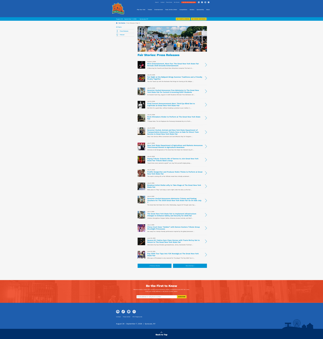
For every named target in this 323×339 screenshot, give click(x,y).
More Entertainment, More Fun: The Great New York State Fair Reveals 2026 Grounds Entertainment (173, 65)
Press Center (169, 2)
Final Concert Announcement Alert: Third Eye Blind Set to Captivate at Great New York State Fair (171, 104)
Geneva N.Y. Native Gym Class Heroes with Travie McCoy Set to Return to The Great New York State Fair (173, 241)
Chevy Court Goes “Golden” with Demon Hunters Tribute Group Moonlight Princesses (173, 228)
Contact (162, 2)
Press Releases (123, 31)
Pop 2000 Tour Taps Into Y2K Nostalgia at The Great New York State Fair (173, 255)
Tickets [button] (150, 9)
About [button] (208, 9)
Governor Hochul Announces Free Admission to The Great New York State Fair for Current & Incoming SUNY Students (173, 91)
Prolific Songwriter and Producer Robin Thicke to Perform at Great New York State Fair (174, 173)
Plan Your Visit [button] (141, 9)
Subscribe (181, 297)
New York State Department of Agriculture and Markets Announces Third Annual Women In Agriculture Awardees (175, 146)
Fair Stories (176, 2)
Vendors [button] (192, 9)
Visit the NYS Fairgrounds (188, 2)
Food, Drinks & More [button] (171, 9)
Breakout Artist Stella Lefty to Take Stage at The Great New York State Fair (174, 186)
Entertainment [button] (158, 9)
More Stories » (190, 265)
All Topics (119, 27)
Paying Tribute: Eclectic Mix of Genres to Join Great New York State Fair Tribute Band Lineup (172, 160)
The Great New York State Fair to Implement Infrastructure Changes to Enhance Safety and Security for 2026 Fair (171, 215)
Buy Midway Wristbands (199, 19)
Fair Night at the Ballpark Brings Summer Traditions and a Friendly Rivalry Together (174, 78)
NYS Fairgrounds (137, 316)
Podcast (121, 34)
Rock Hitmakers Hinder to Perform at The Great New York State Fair (173, 118)
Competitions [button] (183, 9)
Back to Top (161, 334)
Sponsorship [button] (200, 9)
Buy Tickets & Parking (183, 19)
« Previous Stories (154, 265)
